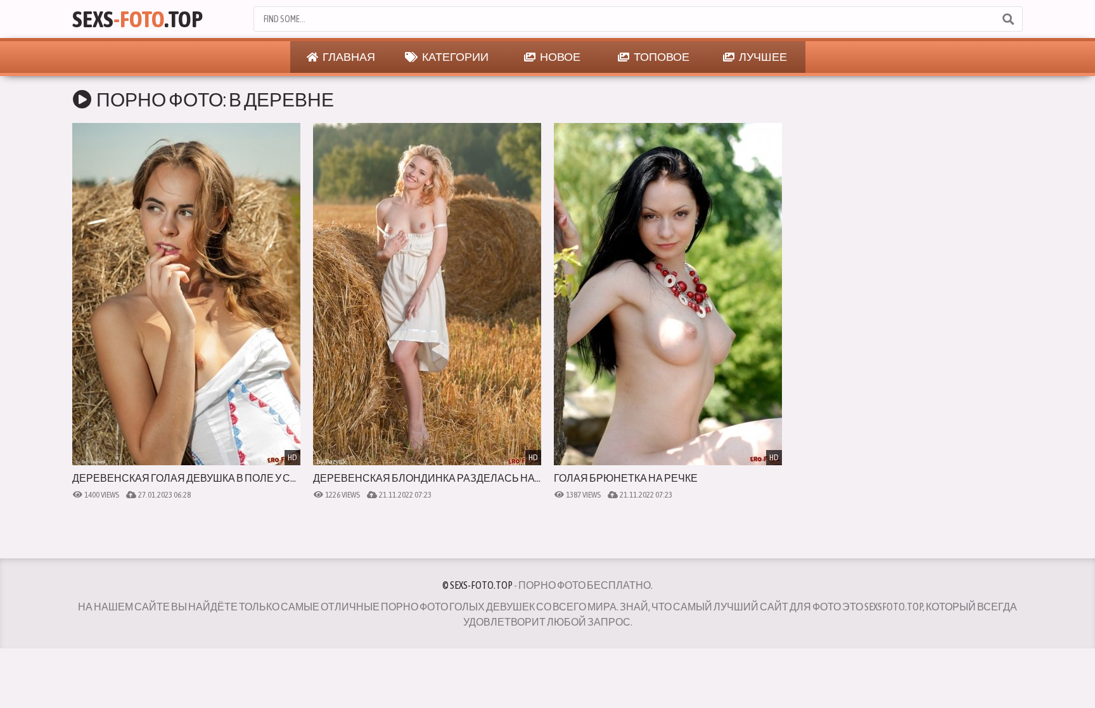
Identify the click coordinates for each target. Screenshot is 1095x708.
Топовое (660, 56)
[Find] (1007, 19)
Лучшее (762, 56)
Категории (455, 56)
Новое (559, 56)
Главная (348, 56)
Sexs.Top (137, 19)
